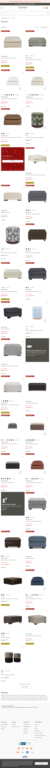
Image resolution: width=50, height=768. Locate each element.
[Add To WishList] (22, 33)
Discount (27, 726)
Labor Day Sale (4, 60)
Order (3, 726)
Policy (37, 730)
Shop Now (12, 161)
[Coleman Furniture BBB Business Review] (25, 744)
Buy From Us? (15, 726)
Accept (41, 763)
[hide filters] (4, 27)
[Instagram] (23, 749)
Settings (4, 724)
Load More (25, 686)
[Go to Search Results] (47, 13)
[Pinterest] (31, 749)
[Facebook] (19, 749)
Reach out (4, 509)
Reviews (38, 737)
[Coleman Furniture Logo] (22, 8)
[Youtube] (27, 749)
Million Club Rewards (40, 735)
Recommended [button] (43, 27)
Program (27, 724)
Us (14, 724)
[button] (43, 8)
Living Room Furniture (5, 18)
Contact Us (30, 4)
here (17, 765)
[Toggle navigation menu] (2, 8)
